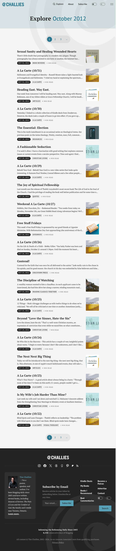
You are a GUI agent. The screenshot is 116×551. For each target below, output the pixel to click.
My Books (84, 485)
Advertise (102, 488)
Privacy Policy (58, 542)
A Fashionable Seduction (34, 147)
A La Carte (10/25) (29, 299)
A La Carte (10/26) (29, 242)
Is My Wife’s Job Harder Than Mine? (41, 394)
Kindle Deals (86, 481)
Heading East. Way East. (33, 89)
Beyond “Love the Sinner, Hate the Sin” (44, 318)
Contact (101, 493)
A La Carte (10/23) (29, 375)
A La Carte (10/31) (29, 70)
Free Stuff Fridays (29, 223)
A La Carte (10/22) (29, 413)
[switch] (94, 4)
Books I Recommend (86, 492)
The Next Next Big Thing (34, 356)
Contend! (23, 261)
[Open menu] (112, 4)
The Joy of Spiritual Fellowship (38, 185)
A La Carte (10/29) (29, 166)
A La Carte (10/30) (29, 108)
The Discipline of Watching (35, 280)
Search (105, 508)
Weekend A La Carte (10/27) (36, 204)
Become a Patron (102, 482)
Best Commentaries (87, 499)
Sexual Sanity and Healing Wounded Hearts (46, 51)
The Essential (32, 127)
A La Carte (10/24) (29, 337)
